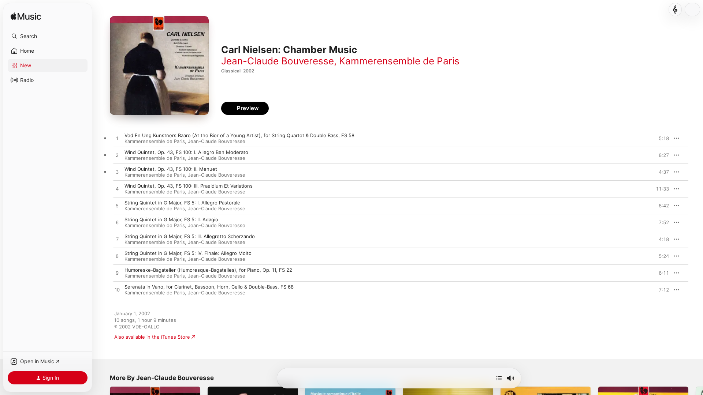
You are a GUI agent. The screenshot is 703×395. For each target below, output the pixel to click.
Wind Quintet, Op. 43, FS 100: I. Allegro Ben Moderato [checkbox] (186, 152)
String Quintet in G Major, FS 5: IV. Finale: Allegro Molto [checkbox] (188, 253)
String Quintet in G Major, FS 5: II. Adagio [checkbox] (171, 219)
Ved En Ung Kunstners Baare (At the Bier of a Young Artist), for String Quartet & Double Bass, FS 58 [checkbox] (239, 135)
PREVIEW (661, 138)
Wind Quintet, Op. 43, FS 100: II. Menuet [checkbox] (170, 169)
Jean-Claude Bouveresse (277, 61)
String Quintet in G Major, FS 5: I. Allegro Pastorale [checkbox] (182, 203)
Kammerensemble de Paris (399, 61)
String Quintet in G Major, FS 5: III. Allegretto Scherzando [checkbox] (189, 236)
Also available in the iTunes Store (152, 337)
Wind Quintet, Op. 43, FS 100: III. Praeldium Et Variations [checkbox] (188, 186)
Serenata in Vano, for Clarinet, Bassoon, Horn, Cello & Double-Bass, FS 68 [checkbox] (209, 287)
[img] (26, 16)
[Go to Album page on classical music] (675, 9)
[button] (47, 36)
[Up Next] (499, 378)
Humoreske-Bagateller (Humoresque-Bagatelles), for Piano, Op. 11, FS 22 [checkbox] (208, 270)
